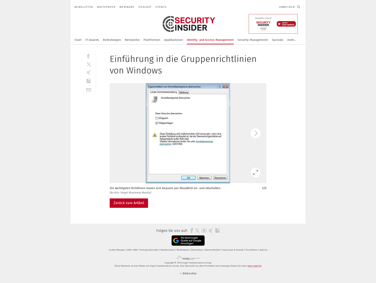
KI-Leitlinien (252, 250)
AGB (129, 250)
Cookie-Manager (117, 250)
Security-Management (253, 40)
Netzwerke (132, 40)
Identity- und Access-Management (210, 40)
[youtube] (203, 230)
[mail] (88, 89)
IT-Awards (92, 40)
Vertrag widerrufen (149, 250)
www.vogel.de (255, 266)
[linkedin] (88, 81)
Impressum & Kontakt (233, 250)
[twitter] (88, 64)
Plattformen (152, 40)
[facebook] (88, 55)
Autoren (264, 250)
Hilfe (135, 250)
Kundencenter (168, 250)
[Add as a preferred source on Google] (188, 240)
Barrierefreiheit (213, 250)
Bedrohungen (112, 40)
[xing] (88, 72)
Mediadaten (183, 250)
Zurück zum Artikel (129, 203)
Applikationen (173, 40)
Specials (277, 40)
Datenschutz (197, 250)
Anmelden (287, 7)
